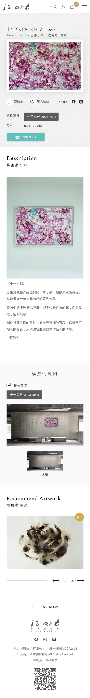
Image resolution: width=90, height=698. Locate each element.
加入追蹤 (43, 101)
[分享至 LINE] (80, 102)
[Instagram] (45, 640)
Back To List (49, 607)
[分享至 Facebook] (72, 102)
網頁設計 (38, 660)
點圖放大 (20, 101)
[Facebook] (36, 640)
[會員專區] (63, 7)
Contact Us (27, 137)
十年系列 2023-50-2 (24, 394)
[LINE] (54, 640)
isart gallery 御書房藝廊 (16, 6)
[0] (72, 7)
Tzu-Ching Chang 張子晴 (25, 35)
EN (49, 7)
